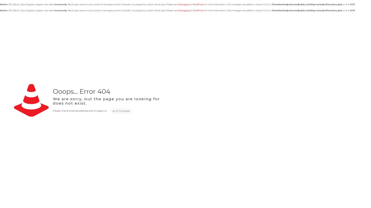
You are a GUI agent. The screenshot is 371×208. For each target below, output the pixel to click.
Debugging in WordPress (191, 4)
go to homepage (121, 111)
